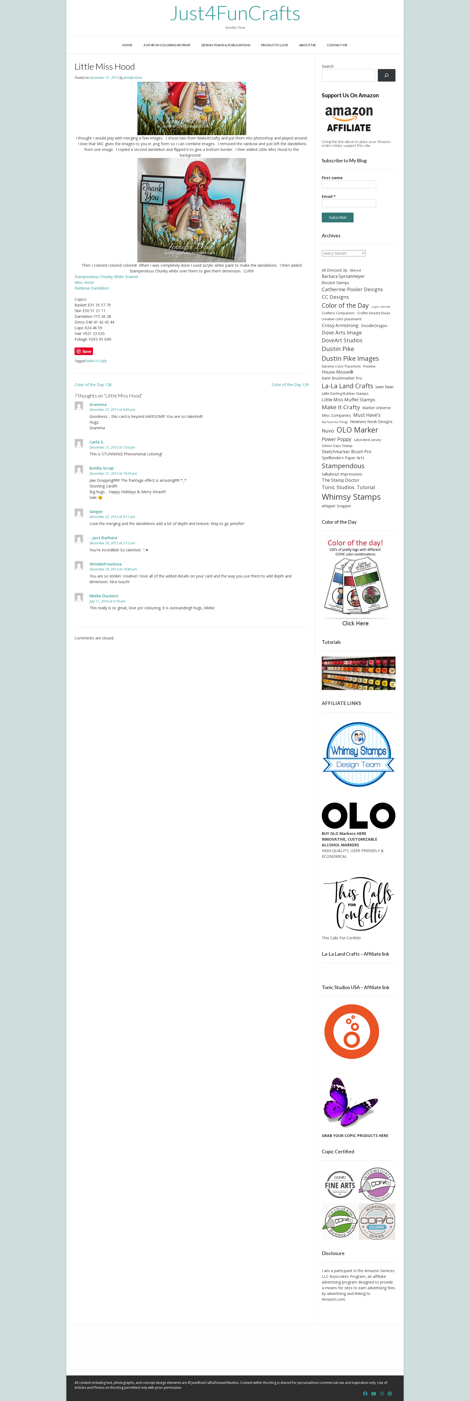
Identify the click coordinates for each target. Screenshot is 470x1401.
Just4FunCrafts (235, 12)
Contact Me (337, 45)
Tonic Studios (338, 487)
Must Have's (367, 415)
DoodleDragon (374, 325)
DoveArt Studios (342, 340)
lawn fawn (385, 386)
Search (328, 66)
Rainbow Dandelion (92, 288)
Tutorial (366, 487)
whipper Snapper (336, 505)
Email (329, 196)
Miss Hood (84, 282)
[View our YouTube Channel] (373, 1393)
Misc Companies (336, 415)
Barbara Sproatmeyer (343, 276)
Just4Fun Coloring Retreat (167, 45)
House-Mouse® (337, 372)
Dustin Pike (338, 348)
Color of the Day (345, 305)
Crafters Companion (338, 312)
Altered (355, 270)
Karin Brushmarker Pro (342, 378)
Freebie (369, 366)
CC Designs (335, 296)
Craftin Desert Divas (373, 312)
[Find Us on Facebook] (365, 1393)
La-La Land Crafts (347, 385)
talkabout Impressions (342, 474)
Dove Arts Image (342, 332)
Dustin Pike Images (350, 358)
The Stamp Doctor (340, 480)
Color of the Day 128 (93, 384)
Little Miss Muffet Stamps (348, 400)
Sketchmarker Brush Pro (346, 452)
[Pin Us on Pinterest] (389, 1393)
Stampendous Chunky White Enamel (107, 276)
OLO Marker (357, 430)
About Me (307, 45)
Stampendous (343, 465)
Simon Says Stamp (337, 445)
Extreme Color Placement (341, 366)
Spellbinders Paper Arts (343, 457)
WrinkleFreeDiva (105, 564)
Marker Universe (376, 407)
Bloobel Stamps (335, 282)
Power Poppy (336, 439)
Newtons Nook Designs (371, 421)
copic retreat (380, 307)
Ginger (96, 511)
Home (127, 45)
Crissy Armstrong (340, 325)
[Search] (386, 75)
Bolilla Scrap (101, 468)
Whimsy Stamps (351, 496)
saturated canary (367, 439)
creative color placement (341, 318)
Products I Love (274, 45)
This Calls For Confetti (341, 937)
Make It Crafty (96, 361)
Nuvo (328, 430)
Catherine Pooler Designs (352, 289)
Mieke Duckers (103, 595)
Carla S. (96, 442)
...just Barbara (103, 537)
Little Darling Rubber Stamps (345, 393)
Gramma (98, 404)
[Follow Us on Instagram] (382, 1393)
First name (332, 177)
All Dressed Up (334, 270)
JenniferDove (133, 77)
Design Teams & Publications (226, 45)
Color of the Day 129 (290, 384)
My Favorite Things (335, 422)
